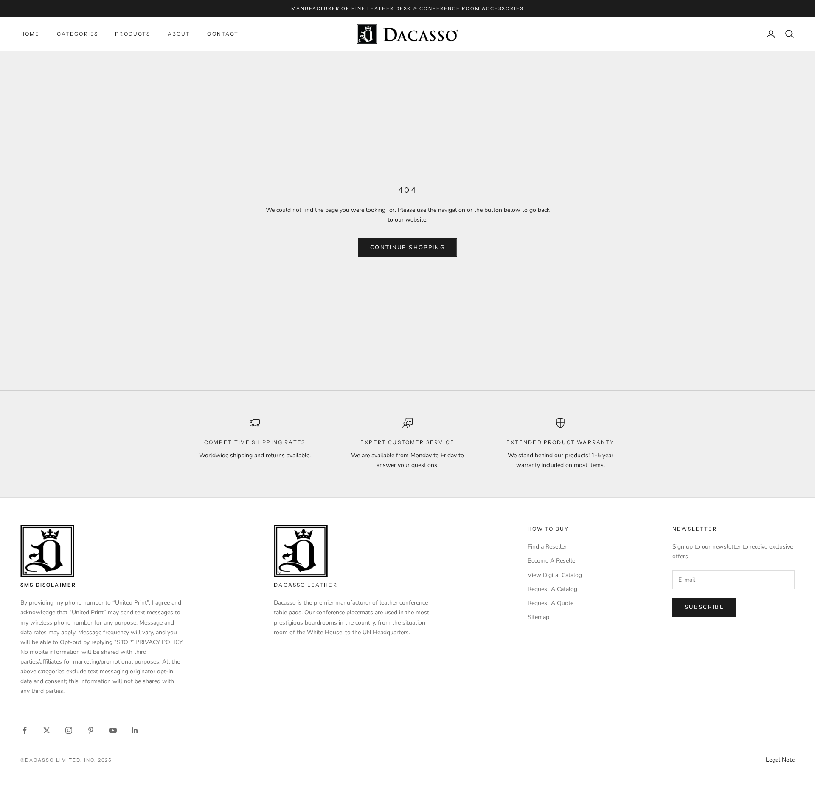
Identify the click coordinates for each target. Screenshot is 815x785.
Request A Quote (550, 603)
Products (132, 34)
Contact (223, 34)
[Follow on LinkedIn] (135, 730)
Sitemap (538, 617)
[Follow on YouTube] (113, 730)
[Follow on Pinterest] (91, 730)
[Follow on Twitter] (46, 730)
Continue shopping (407, 247)
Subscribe (704, 607)
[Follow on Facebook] (24, 730)
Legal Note (780, 760)
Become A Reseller (552, 561)
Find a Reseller (547, 547)
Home (30, 34)
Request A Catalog (552, 589)
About (179, 34)
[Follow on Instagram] (69, 730)
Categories (77, 34)
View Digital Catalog (555, 575)
